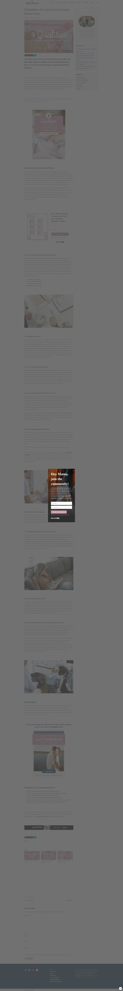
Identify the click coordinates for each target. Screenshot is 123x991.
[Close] (73, 470)
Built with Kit (55, 518)
